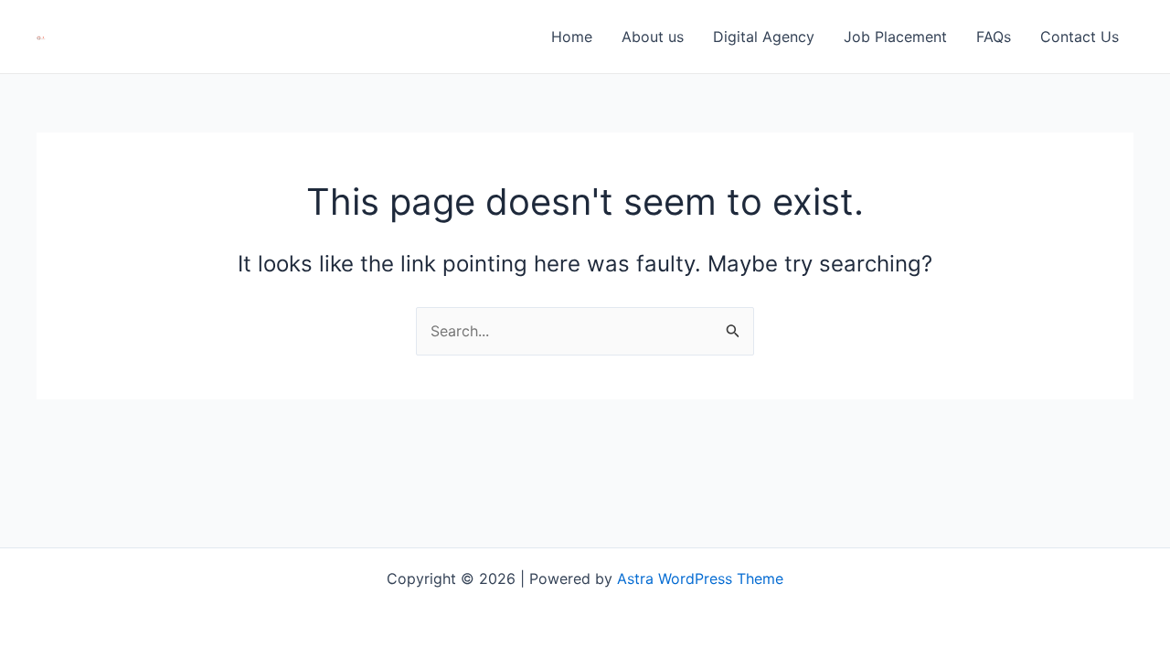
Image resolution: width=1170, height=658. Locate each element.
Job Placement (895, 36)
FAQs (993, 36)
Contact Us (1079, 36)
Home (571, 36)
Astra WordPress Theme (700, 578)
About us (653, 36)
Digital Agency (763, 36)
